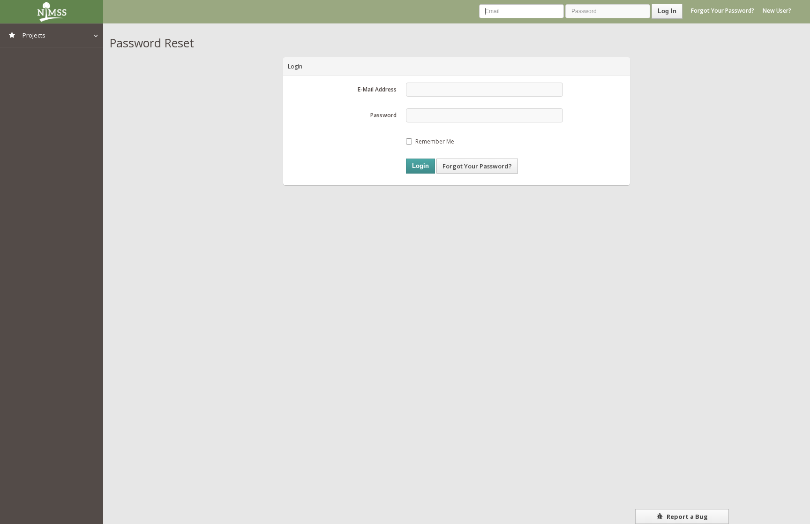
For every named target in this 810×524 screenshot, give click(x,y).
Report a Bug (686, 516)
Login (420, 165)
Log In (667, 11)
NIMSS (51, 11)
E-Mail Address (377, 89)
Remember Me (434, 141)
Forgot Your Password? (722, 11)
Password (383, 115)
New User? (777, 11)
